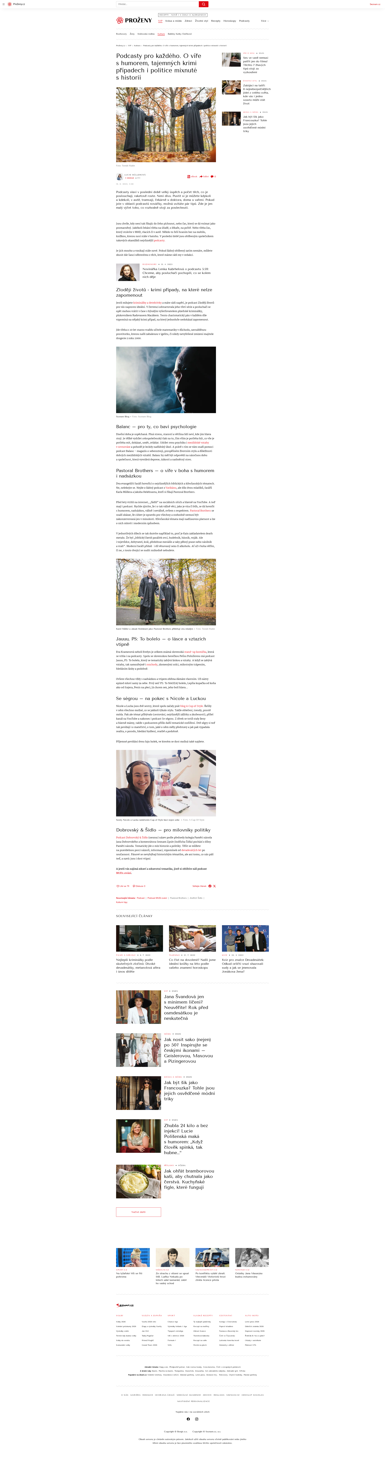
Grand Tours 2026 (149, 1345)
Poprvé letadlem (226, 1326)
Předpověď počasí (177, 1367)
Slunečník (189, 1371)
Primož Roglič (148, 1340)
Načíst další (138, 1212)
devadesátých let (191, 850)
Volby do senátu (123, 1340)
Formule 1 (172, 1340)
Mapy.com (163, 1367)
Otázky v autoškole (253, 1340)
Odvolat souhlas (253, 1395)
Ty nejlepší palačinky (202, 1322)
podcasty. (159, 241)
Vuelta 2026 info (149, 1322)
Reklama (219, 1395)
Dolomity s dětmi (226, 1345)
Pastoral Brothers (200, 511)
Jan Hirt (145, 1331)
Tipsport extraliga (175, 1331)
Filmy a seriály (126, 955)
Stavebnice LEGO (171, 1375)
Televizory (223, 1375)
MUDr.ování (123, 873)
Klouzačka (199, 1371)
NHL (170, 1345)
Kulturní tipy (121, 902)
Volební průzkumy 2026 (126, 1326)
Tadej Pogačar (148, 1336)
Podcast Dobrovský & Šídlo (132, 838)
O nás (125, 1395)
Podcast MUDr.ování (157, 898)
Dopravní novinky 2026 (255, 1331)
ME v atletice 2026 (176, 1336)
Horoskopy (229, 20)
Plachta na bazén (166, 1371)
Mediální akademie (189, 1395)
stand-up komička (195, 652)
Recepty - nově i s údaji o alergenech (183, 15)
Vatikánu (171, 488)
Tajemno (174, 955)
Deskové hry (211, 1375)
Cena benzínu (209, 1367)
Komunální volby (123, 1345)
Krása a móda (173, 20)
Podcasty (244, 20)
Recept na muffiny (201, 1326)
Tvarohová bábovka (201, 1336)
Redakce (148, 1395)
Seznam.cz (375, 4)
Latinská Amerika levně (229, 1340)
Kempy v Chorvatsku (228, 1322)
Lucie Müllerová (135, 175)
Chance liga (173, 1322)
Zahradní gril (232, 1371)
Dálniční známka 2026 (254, 1326)
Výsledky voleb (122, 1331)
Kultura (161, 34)
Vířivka (242, 1371)
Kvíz (224, 955)
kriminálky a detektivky (147, 303)
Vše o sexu (249, 53)
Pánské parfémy (250, 1375)
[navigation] (3, 4)
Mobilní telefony (155, 1375)
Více (263, 20)
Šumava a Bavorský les (228, 1331)
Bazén (154, 1371)
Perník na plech (200, 1345)
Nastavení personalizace (193, 1401)
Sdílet (206, 176)
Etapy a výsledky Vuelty (152, 1326)
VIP (160, 20)
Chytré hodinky (235, 1375)
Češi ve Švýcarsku (227, 1336)
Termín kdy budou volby (126, 1336)
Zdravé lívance (199, 1331)
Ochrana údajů (165, 1395)
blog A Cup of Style (191, 706)
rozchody (151, 665)
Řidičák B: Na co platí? (255, 1336)
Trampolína (179, 1371)
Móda (167, 1034)
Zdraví (188, 20)
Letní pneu (200, 1375)
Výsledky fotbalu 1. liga (177, 1326)
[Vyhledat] (203, 4)
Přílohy (169, 1165)
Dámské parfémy (187, 1375)
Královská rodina (146, 34)
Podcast (141, 898)
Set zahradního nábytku (215, 1371)
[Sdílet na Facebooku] (209, 886)
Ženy (132, 34)
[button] (166, 124)
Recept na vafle (200, 1340)
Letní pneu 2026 (252, 1322)
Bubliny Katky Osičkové (180, 34)
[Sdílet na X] (214, 886)
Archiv (207, 1395)
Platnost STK (250, 1345)
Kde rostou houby (194, 1367)
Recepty (215, 20)
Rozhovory (121, 34)
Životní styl (201, 20)
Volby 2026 (121, 1322)
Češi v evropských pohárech (228, 1367)
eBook (194, 176)
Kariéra (136, 1395)
